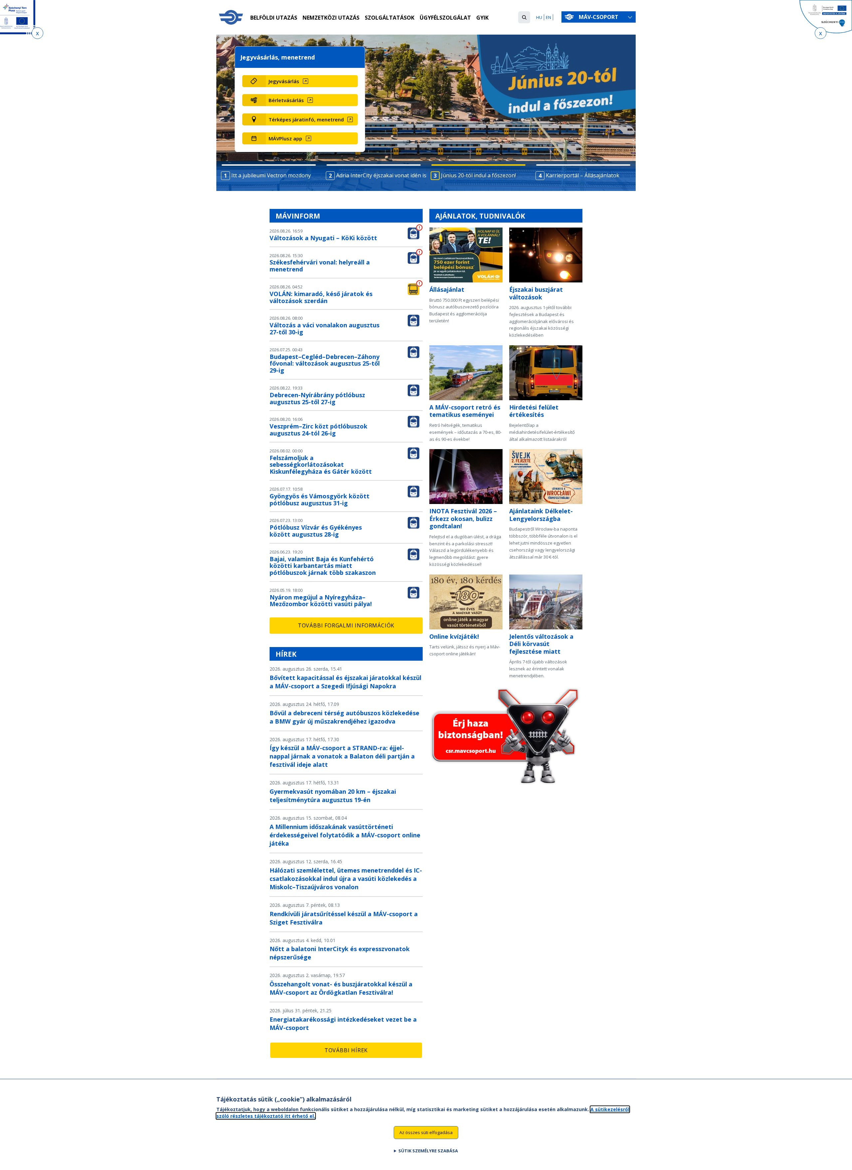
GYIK (482, 17)
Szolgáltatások (389, 17)
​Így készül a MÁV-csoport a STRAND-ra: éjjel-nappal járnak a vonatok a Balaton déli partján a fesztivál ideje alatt (342, 756)
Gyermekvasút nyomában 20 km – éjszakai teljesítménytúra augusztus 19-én (333, 795)
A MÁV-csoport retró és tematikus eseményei (464, 411)
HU (539, 17)
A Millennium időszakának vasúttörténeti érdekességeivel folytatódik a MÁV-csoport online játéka (345, 835)
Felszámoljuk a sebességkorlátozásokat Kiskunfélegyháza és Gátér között (321, 465)
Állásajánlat (446, 289)
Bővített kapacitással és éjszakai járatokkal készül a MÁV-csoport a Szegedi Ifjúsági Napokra (345, 682)
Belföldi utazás (273, 17)
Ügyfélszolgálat (445, 17)
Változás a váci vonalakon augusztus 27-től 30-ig (324, 328)
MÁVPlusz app (285, 138)
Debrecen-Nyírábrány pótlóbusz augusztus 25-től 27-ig (317, 398)
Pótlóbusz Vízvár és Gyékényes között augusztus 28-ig (316, 530)
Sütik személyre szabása (428, 1150)
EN (548, 17)
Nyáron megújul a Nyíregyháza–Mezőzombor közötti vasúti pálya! (321, 600)
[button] (524, 17)
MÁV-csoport (599, 17)
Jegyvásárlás (284, 81)
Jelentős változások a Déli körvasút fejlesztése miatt (541, 643)
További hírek (346, 1050)
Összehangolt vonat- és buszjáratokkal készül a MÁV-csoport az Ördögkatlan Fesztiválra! (341, 988)
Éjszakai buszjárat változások (536, 293)
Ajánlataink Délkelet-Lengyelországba (541, 515)
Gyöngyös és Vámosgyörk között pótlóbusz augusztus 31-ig (319, 499)
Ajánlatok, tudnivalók (480, 216)
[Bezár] (37, 33)
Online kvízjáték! (454, 636)
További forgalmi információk (346, 625)
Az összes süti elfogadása (426, 1132)
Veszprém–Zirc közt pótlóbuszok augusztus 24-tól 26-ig (318, 429)
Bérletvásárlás (286, 100)
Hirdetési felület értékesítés (533, 411)
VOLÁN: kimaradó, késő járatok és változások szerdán (321, 297)
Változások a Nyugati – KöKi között (323, 238)
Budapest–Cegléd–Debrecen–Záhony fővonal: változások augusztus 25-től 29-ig (325, 364)
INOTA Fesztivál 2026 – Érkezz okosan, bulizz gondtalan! (463, 518)
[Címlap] (231, 17)
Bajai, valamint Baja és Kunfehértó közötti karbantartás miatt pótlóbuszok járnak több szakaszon (323, 566)
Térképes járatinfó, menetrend (306, 119)
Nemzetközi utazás (331, 17)
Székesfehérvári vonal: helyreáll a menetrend (320, 265)
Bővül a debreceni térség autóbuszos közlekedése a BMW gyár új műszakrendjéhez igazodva (344, 717)
